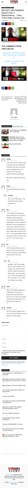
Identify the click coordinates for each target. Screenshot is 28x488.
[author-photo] (14, 115)
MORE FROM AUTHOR (18, 126)
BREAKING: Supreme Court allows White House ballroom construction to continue (17, 138)
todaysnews (8, 7)
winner (12, 7)
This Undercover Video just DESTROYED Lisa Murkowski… (13, 401)
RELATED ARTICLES (6, 126)
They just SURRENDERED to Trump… (12, 424)
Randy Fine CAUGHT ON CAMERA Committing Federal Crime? (12, 407)
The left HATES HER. (15, 144)
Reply (7, 182)
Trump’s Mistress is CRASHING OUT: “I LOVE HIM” (13, 373)
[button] (2, 2)
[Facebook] (2, 23)
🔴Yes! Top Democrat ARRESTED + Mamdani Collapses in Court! (12, 435)
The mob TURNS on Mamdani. (11, 413)
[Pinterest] (9, 23)
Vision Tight (5, 20)
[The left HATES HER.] (5, 145)
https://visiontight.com (14, 119)
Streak (8, 186)
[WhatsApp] (12, 23)
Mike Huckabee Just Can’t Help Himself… (14, 385)
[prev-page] (2, 151)
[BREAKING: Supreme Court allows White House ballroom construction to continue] (5, 138)
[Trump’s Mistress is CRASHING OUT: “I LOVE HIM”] (5, 131)
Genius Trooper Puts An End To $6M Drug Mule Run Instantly (7, 98)
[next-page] (5, 151)
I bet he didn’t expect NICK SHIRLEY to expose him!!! (13, 390)
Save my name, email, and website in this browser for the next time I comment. (13, 352)
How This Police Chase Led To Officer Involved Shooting (13, 429)
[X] (6, 23)
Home (2, 5)
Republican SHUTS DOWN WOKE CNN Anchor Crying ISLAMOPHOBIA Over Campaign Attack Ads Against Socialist (20, 100)
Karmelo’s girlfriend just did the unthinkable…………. (11, 418)
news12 (6, 5)
